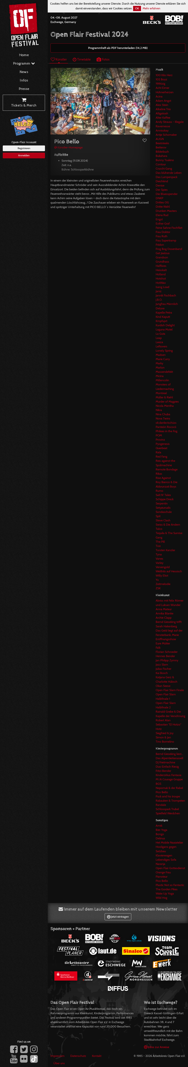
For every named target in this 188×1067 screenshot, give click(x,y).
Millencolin (162, 380)
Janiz (159, 291)
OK (137, 8)
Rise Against (163, 478)
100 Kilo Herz (164, 75)
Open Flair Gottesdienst (170, 868)
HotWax (161, 282)
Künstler (61, 59)
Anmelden (24, 155)
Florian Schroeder (167, 652)
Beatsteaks (162, 143)
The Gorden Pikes (167, 889)
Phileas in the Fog (166, 431)
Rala (158, 452)
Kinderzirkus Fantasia (168, 775)
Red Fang (161, 456)
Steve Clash (163, 520)
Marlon (160, 367)
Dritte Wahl (163, 206)
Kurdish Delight (165, 325)
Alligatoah (162, 113)
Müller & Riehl (164, 397)
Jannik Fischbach (166, 295)
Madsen (161, 355)
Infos (24, 80)
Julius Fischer (163, 669)
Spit (158, 516)
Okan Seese (163, 686)
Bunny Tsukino (165, 160)
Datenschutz (78, 1056)
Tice (158, 546)
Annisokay (162, 130)
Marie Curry (163, 359)
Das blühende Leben (169, 173)
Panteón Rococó (166, 427)
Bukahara (161, 156)
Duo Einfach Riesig (167, 766)
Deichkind (162, 181)
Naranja (160, 864)
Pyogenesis (163, 444)
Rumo (159, 490)
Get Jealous (163, 253)
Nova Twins (163, 418)
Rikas (159, 473)
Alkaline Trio (163, 109)
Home (24, 55)
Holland (161, 274)
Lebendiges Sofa (166, 859)
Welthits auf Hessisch (169, 571)
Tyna (159, 554)
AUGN (160, 139)
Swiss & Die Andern (168, 524)
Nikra (159, 410)
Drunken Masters (166, 211)
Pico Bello (162, 792)
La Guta (160, 333)
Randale (161, 805)
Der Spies (162, 189)
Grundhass (162, 261)
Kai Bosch (162, 673)
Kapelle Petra (164, 312)
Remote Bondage (167, 469)
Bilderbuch (162, 151)
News (24, 72)
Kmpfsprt (161, 321)
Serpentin (162, 503)
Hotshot (161, 278)
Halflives (161, 266)
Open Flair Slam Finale (170, 690)
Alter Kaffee (163, 117)
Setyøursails (163, 507)
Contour (161, 164)
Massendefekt (164, 372)
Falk (158, 647)
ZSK (158, 588)
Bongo (160, 834)
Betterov (161, 147)
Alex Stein (162, 105)
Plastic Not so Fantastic (170, 885)
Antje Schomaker (166, 134)
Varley (159, 563)
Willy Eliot (162, 575)
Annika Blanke (164, 613)
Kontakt (96, 1056)
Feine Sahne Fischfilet (169, 228)
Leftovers (161, 346)
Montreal (161, 393)
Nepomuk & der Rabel (169, 788)
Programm (22, 63)
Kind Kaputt (163, 317)
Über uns (59, 1063)
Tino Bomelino (165, 741)
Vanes (159, 558)
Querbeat (161, 448)
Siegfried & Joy (164, 733)
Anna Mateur (164, 609)
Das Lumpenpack (166, 177)
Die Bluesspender (167, 194)
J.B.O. (159, 299)
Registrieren (24, 148)
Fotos (105, 59)
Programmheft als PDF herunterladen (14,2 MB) (118, 48)
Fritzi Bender (163, 771)
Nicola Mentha (165, 406)
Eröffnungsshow (166, 639)
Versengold (163, 567)
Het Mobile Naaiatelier (169, 842)
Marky (159, 363)
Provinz (160, 439)
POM (159, 435)
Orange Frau (163, 872)
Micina (160, 376)
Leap (159, 338)
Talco (159, 529)
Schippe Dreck (164, 499)
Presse (24, 89)
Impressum (57, 1056)
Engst (159, 219)
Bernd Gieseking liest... (169, 754)
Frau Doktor (163, 232)
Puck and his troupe (168, 796)
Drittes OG (162, 202)
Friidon (160, 244)
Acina (159, 96)
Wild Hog (161, 897)
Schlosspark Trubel (167, 809)
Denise (160, 185)
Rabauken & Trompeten (170, 800)
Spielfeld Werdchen (168, 813)
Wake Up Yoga (165, 893)
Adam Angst (163, 100)
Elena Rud (162, 215)
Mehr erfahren (151, 8)
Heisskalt (161, 270)
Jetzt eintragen (119, 916)
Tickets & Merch (24, 105)
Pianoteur (161, 876)
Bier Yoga (161, 830)
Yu (157, 579)
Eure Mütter (163, 643)
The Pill (160, 541)
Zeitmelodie (163, 584)
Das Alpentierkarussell (169, 758)
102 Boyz (161, 79)
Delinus (160, 838)
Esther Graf (163, 223)
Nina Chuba (163, 414)
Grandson (162, 257)
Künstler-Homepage (70, 147)
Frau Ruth (161, 236)
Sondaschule (164, 512)
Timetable (83, 59)
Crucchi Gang (164, 168)
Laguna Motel (164, 329)
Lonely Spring (164, 350)
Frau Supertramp (166, 240)
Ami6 (159, 825)
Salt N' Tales (163, 495)
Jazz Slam (162, 664)
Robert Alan (163, 720)
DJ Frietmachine (165, 762)
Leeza (159, 342)
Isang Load (162, 287)
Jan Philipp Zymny (167, 660)
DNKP (159, 198)
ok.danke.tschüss (166, 422)
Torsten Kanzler (165, 550)
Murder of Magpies (167, 401)
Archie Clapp (163, 617)
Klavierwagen (164, 855)
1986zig (160, 83)
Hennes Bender (165, 656)
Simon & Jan (163, 737)
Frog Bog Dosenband (169, 249)
